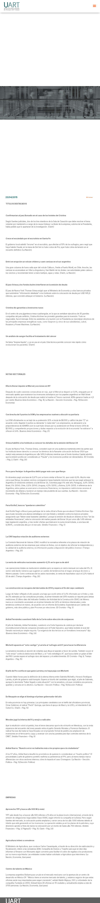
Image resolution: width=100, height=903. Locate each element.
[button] (94, 5)
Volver (90, 197)
